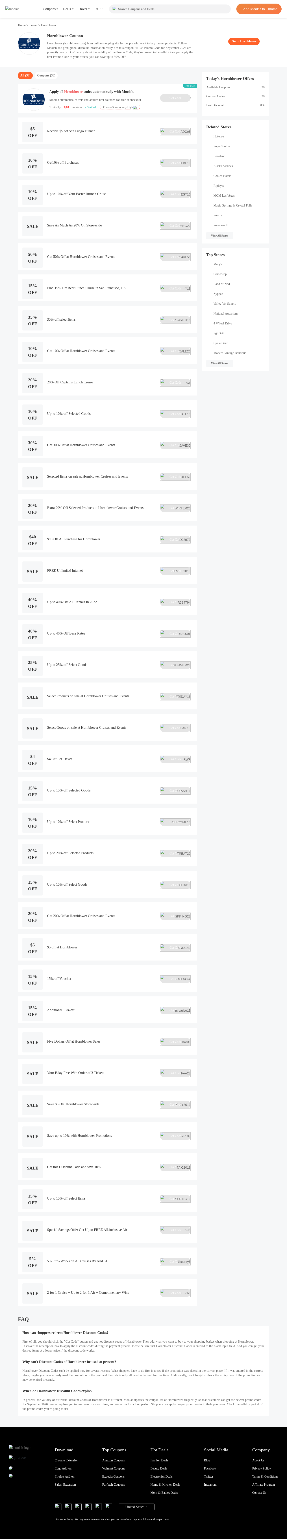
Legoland (219, 156)
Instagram (210, 1484)
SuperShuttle (221, 146)
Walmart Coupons (113, 1468)
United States (135, 1507)
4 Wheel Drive (222, 323)
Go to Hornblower (244, 41)
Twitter (208, 1476)
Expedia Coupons (113, 1476)
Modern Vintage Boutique (229, 353)
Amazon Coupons (113, 1460)
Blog (207, 1460)
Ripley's (218, 185)
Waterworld (220, 225)
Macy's (217, 264)
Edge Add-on (63, 1468)
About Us (258, 1460)
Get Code (180, 98)
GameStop (220, 274)
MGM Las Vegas (224, 195)
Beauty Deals (158, 1468)
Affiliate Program (263, 1484)
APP (99, 9)
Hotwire (218, 136)
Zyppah (218, 294)
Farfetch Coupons (113, 1484)
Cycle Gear (220, 343)
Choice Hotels (222, 176)
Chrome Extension (66, 1460)
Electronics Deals (161, 1476)
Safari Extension (65, 1484)
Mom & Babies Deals (164, 1492)
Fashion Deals (159, 1460)
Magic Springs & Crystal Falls (232, 205)
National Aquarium (225, 313)
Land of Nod (221, 284)
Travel (33, 25)
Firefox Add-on (64, 1476)
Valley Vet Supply (224, 303)
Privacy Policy (261, 1468)
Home (22, 25)
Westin (217, 215)
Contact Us (259, 1492)
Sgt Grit (218, 333)
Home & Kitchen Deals (165, 1484)
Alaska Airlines (223, 166)
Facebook (210, 1468)
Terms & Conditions (265, 1476)
